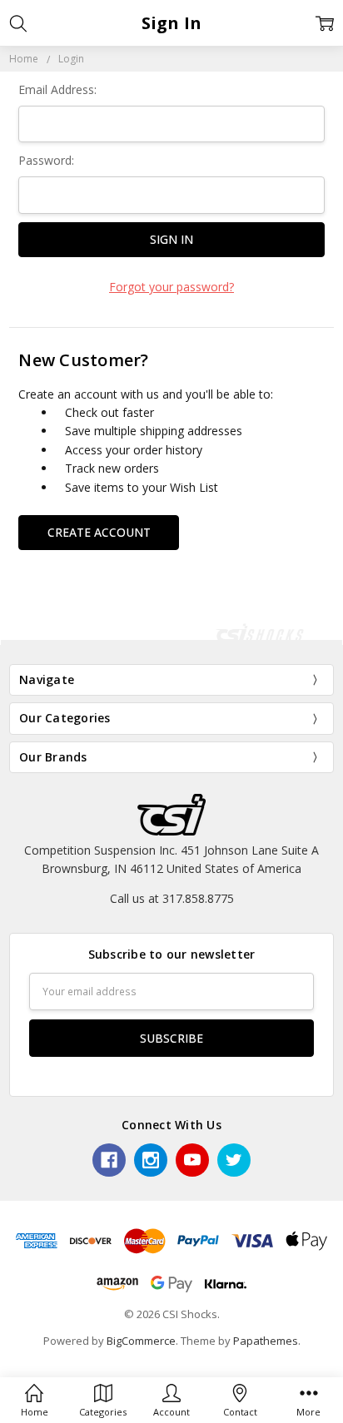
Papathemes (265, 1340)
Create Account (99, 532)
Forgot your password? (171, 287)
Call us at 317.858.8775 (172, 898)
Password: (46, 160)
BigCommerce (141, 1340)
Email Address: (57, 89)
